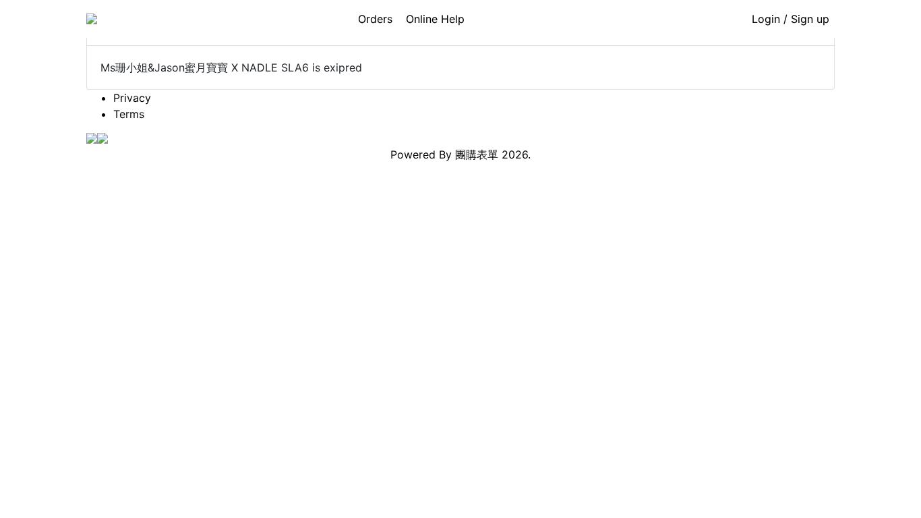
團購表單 (476, 154)
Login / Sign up (790, 19)
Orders (375, 19)
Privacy (132, 98)
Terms (128, 114)
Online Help (435, 19)
